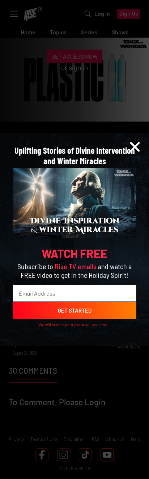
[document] (74, 239)
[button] (135, 147)
